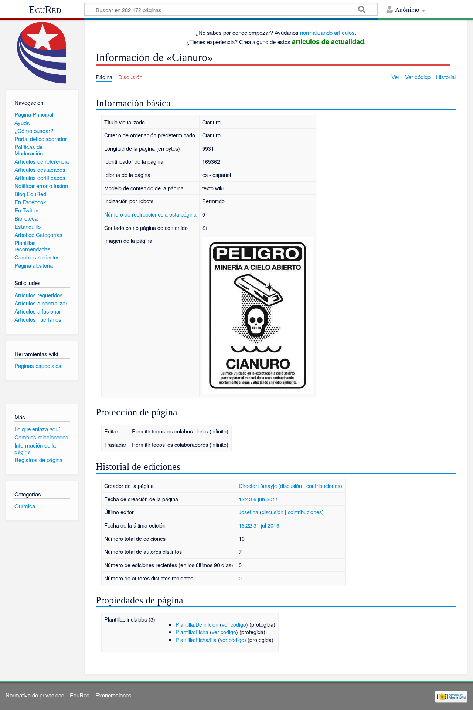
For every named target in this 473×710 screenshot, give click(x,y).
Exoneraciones (113, 695)
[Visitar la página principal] (42, 53)
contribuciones (323, 485)
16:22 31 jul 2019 (259, 525)
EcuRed (45, 9)
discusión (291, 485)
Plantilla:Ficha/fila (196, 639)
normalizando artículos (327, 32)
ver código (234, 624)
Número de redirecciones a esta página (150, 214)
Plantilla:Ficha (192, 632)
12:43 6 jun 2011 (258, 499)
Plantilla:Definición (197, 624)
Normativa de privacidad (35, 695)
